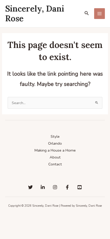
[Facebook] (67, 187)
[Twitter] (30, 187)
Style (55, 136)
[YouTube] (79, 187)
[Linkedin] (42, 187)
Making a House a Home (55, 150)
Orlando (55, 143)
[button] (86, 13)
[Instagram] (55, 187)
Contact (55, 164)
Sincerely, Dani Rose (34, 13)
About (55, 157)
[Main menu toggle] (99, 13)
